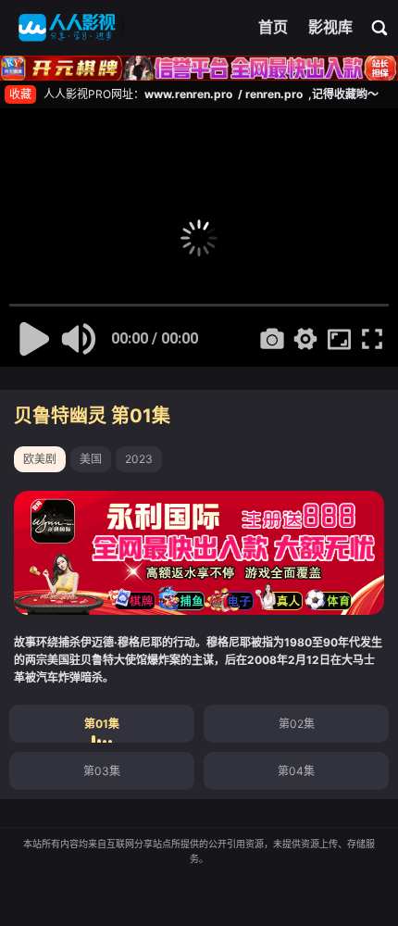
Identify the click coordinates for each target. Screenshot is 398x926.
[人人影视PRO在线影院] (67, 28)
